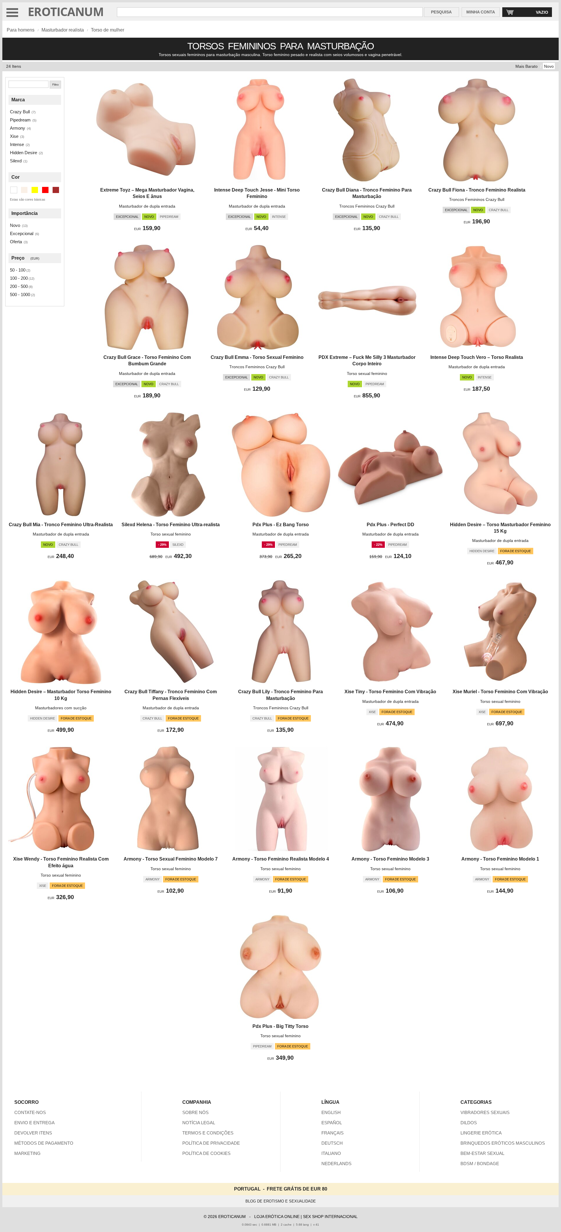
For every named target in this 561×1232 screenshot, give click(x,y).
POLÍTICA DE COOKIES (206, 1153)
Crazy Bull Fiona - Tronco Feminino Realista (476, 189)
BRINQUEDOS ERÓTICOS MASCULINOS (502, 1143)
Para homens (20, 29)
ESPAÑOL (331, 1122)
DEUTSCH (332, 1143)
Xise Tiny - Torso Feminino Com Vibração (390, 691)
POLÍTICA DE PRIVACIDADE (211, 1143)
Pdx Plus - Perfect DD (390, 524)
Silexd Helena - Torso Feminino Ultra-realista (171, 524)
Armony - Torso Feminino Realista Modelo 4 (280, 858)
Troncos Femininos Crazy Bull (366, 206)
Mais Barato (526, 66)
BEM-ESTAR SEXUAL (482, 1153)
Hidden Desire (23, 152)
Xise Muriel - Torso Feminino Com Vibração (500, 691)
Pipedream (20, 119)
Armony (17, 128)
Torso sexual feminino (367, 373)
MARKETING (27, 1153)
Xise (14, 136)
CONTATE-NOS (30, 1112)
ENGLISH (331, 1112)
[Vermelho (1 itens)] (45, 190)
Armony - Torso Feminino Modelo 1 (500, 858)
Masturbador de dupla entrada (147, 206)
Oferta (16, 241)
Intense (17, 144)
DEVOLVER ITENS (33, 1132)
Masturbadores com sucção (60, 708)
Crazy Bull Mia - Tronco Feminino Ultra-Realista (61, 524)
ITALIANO (331, 1153)
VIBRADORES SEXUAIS (485, 1112)
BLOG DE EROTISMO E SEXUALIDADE (280, 1201)
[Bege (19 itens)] (24, 190)
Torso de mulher (107, 29)
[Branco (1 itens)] (13, 190)
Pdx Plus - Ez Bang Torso (280, 524)
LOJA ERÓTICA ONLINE (276, 1216)
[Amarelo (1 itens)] (35, 190)
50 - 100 (17, 269)
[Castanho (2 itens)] (56, 190)
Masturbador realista (62, 29)
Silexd (16, 160)
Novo (549, 66)
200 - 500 (19, 286)
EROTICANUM (66, 11)
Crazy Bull (20, 111)
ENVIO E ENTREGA (34, 1122)
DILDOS (468, 1122)
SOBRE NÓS (195, 1112)
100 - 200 (19, 278)
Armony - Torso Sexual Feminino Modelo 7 (171, 858)
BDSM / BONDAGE (479, 1163)
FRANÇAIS (332, 1132)
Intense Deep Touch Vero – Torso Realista (476, 357)
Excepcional (21, 233)
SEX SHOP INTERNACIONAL (330, 1216)
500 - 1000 (20, 294)
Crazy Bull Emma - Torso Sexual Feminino (257, 357)
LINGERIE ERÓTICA (481, 1132)
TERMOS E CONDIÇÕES (207, 1132)
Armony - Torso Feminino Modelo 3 (390, 858)
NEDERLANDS (336, 1163)
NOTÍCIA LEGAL (198, 1122)
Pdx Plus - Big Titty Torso (280, 1026)
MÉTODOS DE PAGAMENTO (43, 1143)
